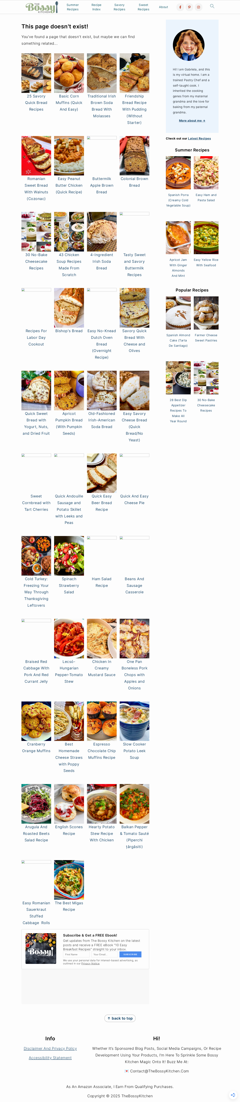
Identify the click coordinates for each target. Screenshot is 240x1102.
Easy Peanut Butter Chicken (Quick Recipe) (69, 185)
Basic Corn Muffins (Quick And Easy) (69, 103)
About (163, 7)
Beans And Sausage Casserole (134, 585)
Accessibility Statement (50, 1058)
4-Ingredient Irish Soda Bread (101, 261)
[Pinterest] (189, 7)
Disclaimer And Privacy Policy (50, 1048)
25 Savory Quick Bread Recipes (36, 103)
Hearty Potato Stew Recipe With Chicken (102, 833)
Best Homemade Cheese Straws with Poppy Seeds (69, 757)
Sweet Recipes (144, 7)
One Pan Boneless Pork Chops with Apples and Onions (135, 674)
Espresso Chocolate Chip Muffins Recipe (102, 751)
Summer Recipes (73, 7)
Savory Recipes (119, 7)
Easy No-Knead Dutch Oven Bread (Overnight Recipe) (101, 344)
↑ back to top (120, 1018)
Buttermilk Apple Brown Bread (101, 185)
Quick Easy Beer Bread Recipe (102, 503)
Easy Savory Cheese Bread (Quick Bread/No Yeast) (134, 426)
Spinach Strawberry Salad (69, 585)
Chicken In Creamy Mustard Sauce (102, 668)
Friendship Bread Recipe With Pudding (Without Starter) (134, 109)
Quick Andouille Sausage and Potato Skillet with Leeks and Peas (69, 509)
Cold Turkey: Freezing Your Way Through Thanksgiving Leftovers (36, 592)
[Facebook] (180, 7)
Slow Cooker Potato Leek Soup (134, 751)
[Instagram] (198, 7)
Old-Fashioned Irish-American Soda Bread (101, 420)
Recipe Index (97, 7)
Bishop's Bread (69, 331)
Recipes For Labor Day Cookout (36, 337)
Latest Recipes (199, 138)
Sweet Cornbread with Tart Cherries (36, 503)
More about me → (192, 120)
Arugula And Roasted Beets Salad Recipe (36, 833)
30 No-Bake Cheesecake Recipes (36, 261)
